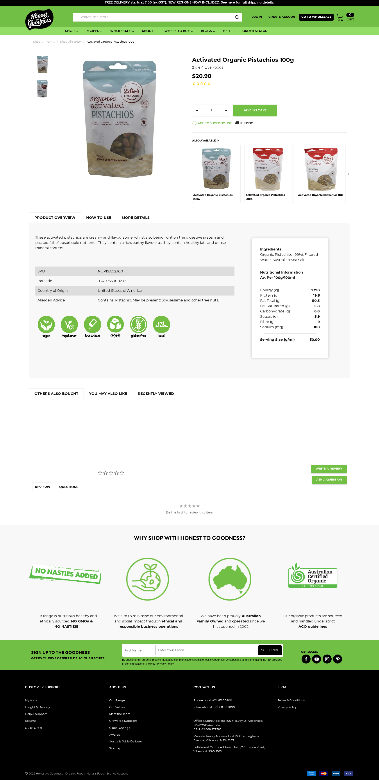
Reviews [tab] (42, 487)
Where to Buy (177, 31)
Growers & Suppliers (123, 721)
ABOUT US (117, 687)
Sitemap (115, 748)
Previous (190, 174)
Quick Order (33, 728)
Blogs (206, 31)
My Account (33, 700)
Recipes (92, 31)
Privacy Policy (287, 707)
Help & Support (36, 714)
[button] (212, 124)
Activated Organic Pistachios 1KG (320, 195)
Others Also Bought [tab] (56, 393)
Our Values (117, 707)
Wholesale (120, 31)
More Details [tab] (136, 217)
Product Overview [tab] (54, 217)
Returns (30, 721)
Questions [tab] (68, 487)
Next (347, 174)
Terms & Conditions (291, 700)
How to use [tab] (98, 217)
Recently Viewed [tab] (156, 393)
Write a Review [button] (329, 468)
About (147, 31)
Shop (70, 31)
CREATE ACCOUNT (282, 17)
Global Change (119, 728)
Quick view (216, 151)
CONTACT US (204, 687)
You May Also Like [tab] (108, 393)
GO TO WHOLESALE (316, 17)
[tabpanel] (218, 174)
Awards (114, 734)
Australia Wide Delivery (125, 741)
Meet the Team (120, 714)
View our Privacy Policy (159, 663)
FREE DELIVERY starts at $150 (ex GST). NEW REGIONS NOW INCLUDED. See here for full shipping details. (189, 2)
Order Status (254, 31)
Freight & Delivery (37, 707)
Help (227, 31)
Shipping (246, 123)
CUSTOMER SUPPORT (42, 687)
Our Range (117, 700)
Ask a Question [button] (329, 479)
